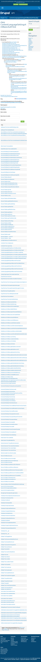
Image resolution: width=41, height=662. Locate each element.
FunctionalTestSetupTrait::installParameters (9, 411)
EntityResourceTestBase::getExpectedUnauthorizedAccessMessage (14, 357)
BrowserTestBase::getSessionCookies (8, 215)
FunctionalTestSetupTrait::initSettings (8, 400)
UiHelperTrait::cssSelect (5, 558)
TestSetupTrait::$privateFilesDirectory (8, 508)
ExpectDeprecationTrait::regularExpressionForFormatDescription (13, 380)
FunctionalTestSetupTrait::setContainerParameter (10, 429)
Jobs (1, 642)
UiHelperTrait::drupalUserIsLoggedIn (8, 575)
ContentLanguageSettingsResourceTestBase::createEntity (12, 252)
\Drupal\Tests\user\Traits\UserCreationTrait (10, 52)
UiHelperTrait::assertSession (6, 546)
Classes (30, 40)
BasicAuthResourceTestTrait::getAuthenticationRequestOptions (13, 135)
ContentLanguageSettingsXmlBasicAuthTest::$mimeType (12, 268)
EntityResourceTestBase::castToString (8, 336)
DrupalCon (13, 643)
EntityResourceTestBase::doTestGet (8, 343)
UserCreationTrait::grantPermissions (8, 600)
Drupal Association (4, 650)
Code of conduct (14, 645)
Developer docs (24, 640)
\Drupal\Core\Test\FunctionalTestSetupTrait (10, 44)
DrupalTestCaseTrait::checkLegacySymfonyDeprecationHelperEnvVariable (15, 282)
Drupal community (5, 629)
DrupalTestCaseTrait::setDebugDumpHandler (9, 293)
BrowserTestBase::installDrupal (7, 224)
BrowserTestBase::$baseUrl (6, 177)
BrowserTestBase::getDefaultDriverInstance (9, 201)
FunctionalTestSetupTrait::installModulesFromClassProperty (12, 408)
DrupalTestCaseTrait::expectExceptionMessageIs (10, 285)
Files (29, 45)
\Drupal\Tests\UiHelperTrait (7, 45)
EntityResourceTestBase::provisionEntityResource (10, 372)
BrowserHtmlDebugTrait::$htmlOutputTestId (9, 162)
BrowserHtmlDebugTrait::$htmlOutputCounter (10, 155)
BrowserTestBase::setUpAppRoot (7, 227)
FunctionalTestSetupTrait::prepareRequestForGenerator (11, 416)
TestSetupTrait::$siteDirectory (6, 513)
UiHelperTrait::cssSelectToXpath (7, 561)
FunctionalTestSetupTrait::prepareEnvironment (10, 413)
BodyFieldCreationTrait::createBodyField (9, 148)
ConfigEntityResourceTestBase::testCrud (9, 240)
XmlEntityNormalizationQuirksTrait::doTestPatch (10, 614)
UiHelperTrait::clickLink (5, 556)
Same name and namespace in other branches (11, 31)
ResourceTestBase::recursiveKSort (7, 481)
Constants (31, 42)
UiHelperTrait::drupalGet (5, 564)
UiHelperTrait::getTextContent (6, 581)
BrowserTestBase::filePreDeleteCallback (8, 198)
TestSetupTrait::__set (5, 533)
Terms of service (4, 652)
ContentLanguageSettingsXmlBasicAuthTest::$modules (11, 271)
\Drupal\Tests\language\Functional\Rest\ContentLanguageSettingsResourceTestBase (19, 92)
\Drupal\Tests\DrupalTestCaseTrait (9, 43)
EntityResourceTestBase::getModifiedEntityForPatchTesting (12, 363)
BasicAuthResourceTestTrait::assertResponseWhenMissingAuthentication (15, 133)
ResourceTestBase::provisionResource (8, 479)
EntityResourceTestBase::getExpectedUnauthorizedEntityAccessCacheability (15, 360)
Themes (32, 640)
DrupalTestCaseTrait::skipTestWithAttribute (9, 299)
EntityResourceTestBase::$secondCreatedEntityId (10, 314)
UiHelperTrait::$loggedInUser (6, 536)
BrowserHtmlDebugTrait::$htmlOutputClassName (10, 153)
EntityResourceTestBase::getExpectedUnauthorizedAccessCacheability (14, 354)
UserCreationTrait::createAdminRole (8, 593)
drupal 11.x (4, 17)
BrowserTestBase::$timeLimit (6, 191)
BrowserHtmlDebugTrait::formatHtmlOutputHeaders (11, 165)
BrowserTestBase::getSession (6, 214)
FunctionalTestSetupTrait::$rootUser (8, 391)
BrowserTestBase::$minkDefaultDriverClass (9, 184)
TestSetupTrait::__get (5, 530)
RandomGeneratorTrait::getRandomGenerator (10, 443)
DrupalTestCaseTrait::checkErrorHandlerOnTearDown (11, 278)
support (5, 628)
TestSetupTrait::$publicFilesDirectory (8, 511)
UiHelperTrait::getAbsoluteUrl (6, 578)
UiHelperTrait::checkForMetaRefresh (8, 551)
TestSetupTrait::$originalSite (6, 502)
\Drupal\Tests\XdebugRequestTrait (9, 53)
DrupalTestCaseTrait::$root (6, 276)
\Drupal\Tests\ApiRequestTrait (12, 60)
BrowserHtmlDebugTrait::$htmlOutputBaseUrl (10, 151)
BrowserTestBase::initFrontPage (7, 220)
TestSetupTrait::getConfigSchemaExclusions (9, 525)
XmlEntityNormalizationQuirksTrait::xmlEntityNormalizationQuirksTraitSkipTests (16, 620)
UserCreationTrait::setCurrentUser (7, 602)
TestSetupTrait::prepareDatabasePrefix (8, 528)
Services (30, 48)
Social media (3, 639)
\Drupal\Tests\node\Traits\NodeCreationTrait (11, 49)
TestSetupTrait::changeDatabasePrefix (8, 522)
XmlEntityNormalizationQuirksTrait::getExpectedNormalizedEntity (13, 618)
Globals (30, 44)
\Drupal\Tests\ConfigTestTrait (8, 51)
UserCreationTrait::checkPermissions (8, 591)
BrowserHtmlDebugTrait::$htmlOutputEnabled (10, 161)
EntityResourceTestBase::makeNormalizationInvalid (11, 370)
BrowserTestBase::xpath (5, 234)
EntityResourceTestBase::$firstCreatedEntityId (10, 306)
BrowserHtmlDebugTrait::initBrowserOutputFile (10, 174)
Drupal (17, 659)
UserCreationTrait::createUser (6, 598)
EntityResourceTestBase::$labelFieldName (9, 309)
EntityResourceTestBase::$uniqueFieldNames (9, 317)
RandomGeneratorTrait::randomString (8, 450)
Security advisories (4, 641)
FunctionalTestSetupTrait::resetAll (7, 426)
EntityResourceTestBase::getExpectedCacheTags (10, 352)
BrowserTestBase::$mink (5, 181)
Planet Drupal (3, 638)
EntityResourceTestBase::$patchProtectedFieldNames (11, 311)
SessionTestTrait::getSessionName (7, 490)
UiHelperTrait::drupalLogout (6, 570)
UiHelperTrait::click (4, 554)
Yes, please (16, 4)
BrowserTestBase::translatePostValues (8, 231)
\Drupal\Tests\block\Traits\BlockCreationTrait (11, 46)
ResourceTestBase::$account (6, 455)
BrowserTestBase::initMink (6, 223)
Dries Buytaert (34, 659)
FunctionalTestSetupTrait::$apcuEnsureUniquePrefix (11, 385)
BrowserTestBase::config (6, 195)
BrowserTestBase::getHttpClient (7, 206)
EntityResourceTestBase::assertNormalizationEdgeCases (12, 325)
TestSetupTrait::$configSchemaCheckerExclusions (10, 495)
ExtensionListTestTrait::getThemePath (8, 383)
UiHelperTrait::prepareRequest (6, 587)
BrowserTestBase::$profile (6, 189)
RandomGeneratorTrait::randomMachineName (10, 445)
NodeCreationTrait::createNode (7, 437)
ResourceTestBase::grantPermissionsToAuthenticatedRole (12, 472)
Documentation (24, 636)
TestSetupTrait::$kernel (5, 500)
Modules (32, 639)
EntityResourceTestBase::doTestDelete (8, 341)
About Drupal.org (4, 651)
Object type (3, 120)
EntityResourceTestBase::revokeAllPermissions (10, 374)
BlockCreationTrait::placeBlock (7, 146)
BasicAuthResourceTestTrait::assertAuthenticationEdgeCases (13, 132)
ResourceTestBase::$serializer (6, 462)
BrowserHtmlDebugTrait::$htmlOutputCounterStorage (11, 157)
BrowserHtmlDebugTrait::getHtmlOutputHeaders (10, 167)
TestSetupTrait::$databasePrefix (7, 497)
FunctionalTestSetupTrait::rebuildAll (8, 422)
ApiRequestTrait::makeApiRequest (7, 129)
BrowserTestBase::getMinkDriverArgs (8, 209)
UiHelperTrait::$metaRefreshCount (7, 541)
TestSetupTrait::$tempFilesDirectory (8, 518)
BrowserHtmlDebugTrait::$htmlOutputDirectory (10, 159)
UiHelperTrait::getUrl (5, 583)
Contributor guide (14, 641)
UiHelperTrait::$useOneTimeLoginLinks (8, 544)
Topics (30, 39)
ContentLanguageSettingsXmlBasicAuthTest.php (23, 17)
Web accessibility (4, 648)
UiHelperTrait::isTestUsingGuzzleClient (8, 585)
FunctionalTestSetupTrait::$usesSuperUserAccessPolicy (11, 393)
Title (16, 125)
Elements (30, 49)
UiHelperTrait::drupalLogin (6, 567)
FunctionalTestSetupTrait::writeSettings (8, 434)
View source (3, 108)
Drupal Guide (23, 638)
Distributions (33, 641)
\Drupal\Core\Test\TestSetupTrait (20, 45)
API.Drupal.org (23, 641)
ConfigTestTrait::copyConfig (6, 245)
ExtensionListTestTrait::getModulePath (8, 381)
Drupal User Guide (24, 639)
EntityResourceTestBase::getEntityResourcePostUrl (11, 346)
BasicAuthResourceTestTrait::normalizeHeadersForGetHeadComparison (15, 140)
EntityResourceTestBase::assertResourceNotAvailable (11, 331)
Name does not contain (5, 116)
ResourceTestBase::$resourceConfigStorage (9, 460)
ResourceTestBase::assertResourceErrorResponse (10, 464)
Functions (30, 41)
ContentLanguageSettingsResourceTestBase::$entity (11, 248)
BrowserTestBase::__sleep (6, 238)
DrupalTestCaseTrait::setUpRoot (7, 296)
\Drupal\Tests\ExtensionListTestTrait (14, 57)
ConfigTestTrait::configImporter (7, 243)
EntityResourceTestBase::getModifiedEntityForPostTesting (12, 365)
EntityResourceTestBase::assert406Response (9, 320)
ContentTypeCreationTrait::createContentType (10, 274)
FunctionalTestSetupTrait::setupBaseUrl (8, 432)
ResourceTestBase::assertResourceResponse (9, 467)
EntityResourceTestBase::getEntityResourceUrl (10, 349)
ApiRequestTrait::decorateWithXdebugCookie (9, 127)
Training (12, 639)
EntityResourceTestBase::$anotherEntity (8, 301)
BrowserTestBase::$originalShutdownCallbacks (10, 186)
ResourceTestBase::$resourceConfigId (8, 458)
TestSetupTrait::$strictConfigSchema (8, 515)
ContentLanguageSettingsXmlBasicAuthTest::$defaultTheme (12, 263)
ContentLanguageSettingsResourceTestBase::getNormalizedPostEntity (14, 256)
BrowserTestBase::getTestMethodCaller (8, 218)
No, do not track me (23, 4)
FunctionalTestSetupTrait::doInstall (8, 394)
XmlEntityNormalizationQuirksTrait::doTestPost (10, 616)
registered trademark (24, 659)
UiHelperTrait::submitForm (6, 589)
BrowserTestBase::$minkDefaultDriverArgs (9, 183)
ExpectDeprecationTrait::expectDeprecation (9, 378)
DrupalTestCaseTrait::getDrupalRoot (8, 290)
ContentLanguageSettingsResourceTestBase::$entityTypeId (12, 250)
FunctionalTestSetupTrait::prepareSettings (9, 419)
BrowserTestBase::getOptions (6, 212)
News (2, 636)
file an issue (22, 627)
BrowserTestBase (13, 42)
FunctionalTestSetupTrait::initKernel (8, 399)
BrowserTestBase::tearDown (6, 229)
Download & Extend (35, 636)
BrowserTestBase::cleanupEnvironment (8, 193)
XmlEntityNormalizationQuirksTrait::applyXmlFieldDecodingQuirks (14, 612)
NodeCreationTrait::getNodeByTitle (8, 440)
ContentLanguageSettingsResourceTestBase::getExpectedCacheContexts (15, 254)
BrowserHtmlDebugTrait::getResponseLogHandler (10, 169)
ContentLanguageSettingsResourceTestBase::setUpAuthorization (13, 258)
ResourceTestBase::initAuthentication (8, 477)
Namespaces (31, 46)
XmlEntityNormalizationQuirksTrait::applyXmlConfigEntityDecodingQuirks (15, 609)
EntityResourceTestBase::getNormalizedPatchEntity (11, 368)
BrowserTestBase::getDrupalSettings (8, 203)
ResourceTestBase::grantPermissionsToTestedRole (11, 475)
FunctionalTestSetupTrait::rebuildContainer (9, 424)
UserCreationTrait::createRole (6, 595)
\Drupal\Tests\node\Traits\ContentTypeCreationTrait (12, 50)
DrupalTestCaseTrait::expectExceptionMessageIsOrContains (12, 288)
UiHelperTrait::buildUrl (5, 549)
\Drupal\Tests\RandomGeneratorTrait (9, 47)
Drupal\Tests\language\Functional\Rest (8, 107)
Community (13, 636)
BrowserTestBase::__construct (7, 236)
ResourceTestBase (21, 59)
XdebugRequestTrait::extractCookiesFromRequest (10, 607)
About (2, 647)
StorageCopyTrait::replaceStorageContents (9, 492)
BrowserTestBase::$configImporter (7, 179)
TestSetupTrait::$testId (5, 520)
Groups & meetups (14, 642)
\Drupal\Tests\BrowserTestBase (10, 61)
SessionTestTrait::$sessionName (7, 486)
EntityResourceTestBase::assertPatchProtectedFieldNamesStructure (14, 328)
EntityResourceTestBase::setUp (7, 376)
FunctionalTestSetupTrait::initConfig (8, 396)
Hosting (12, 640)
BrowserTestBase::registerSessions (7, 226)
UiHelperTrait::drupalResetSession (7, 572)
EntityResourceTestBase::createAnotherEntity (9, 338)
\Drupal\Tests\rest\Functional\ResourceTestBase (15, 66)
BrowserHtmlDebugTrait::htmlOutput (8, 172)
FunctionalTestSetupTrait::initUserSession (9, 402)
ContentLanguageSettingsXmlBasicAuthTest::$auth (11, 260)
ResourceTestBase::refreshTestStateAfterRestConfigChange (12, 484)
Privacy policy (3, 653)
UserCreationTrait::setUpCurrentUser (8, 604)
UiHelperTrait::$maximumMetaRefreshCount (9, 539)
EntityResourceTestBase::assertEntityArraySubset (10, 322)
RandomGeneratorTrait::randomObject (8, 448)
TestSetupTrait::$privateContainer (7, 505)
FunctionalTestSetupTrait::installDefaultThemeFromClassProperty (13, 405)
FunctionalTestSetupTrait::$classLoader (8, 389)
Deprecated (31, 47)
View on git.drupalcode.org (21, 98)
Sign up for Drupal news (5, 640)
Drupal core (33, 638)
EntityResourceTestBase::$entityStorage (8, 304)
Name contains (4, 112)
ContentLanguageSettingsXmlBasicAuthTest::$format (11, 266)
